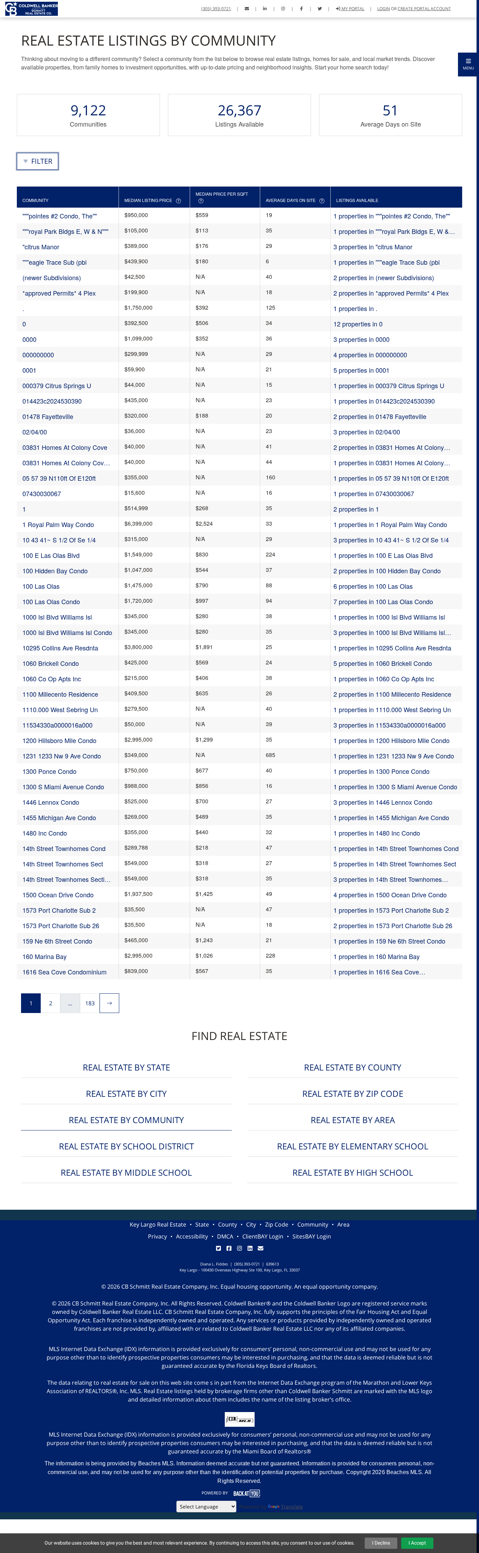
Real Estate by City (126, 1093)
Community (312, 1224)
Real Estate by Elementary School (352, 1146)
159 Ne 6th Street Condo (57, 940)
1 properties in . (355, 308)
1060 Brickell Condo (50, 663)
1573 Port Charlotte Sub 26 (60, 925)
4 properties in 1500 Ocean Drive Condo (390, 894)
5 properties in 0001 (361, 369)
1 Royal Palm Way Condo (58, 524)
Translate (292, 1506)
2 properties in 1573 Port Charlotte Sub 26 (392, 925)
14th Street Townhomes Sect (62, 863)
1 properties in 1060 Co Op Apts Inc (383, 678)
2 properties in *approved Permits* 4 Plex (391, 292)
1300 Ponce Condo (49, 771)
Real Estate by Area (353, 1120)
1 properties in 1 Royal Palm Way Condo (390, 524)
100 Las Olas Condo (51, 601)
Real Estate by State (126, 1067)
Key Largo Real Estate (158, 1224)
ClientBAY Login (262, 1236)
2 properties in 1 (356, 508)
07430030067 (41, 493)
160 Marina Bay (44, 956)
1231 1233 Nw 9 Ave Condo (61, 755)
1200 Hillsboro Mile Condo (59, 740)
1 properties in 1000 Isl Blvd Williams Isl (389, 616)
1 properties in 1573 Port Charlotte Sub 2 (391, 909)
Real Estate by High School (352, 1172)
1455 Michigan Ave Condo (59, 817)
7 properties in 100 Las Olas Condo (383, 601)
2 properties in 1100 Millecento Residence (392, 693)
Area (343, 1224)
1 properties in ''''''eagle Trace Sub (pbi (386, 261)
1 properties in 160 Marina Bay (376, 956)
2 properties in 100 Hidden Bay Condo (387, 570)
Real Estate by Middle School (126, 1172)
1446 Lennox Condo (50, 801)
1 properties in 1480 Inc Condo (376, 832)
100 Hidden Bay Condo (55, 570)
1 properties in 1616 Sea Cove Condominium (376, 972)
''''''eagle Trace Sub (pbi (54, 261)
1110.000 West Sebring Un (60, 709)
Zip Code (276, 1224)
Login (383, 9)
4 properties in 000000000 (370, 354)
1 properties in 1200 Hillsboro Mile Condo (391, 740)
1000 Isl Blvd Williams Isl (57, 616)
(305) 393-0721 (216, 9)
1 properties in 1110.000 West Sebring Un (392, 709)
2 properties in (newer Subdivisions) (383, 277)
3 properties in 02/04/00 (366, 431)
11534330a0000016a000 (57, 724)
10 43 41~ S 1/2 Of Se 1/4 (59, 539)
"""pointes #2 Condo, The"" (59, 215)
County (227, 1224)
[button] (468, 64)
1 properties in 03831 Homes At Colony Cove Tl (388, 462)
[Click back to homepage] (29, 8)
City (251, 1224)
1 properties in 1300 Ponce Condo (381, 771)
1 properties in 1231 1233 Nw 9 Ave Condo (393, 755)
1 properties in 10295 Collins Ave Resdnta (392, 647)
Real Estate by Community (126, 1120)
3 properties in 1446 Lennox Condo (382, 801)
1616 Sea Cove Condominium (64, 971)
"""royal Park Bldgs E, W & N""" (65, 231)
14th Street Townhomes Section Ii (67, 879)
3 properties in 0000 (361, 339)
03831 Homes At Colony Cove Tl (64, 462)
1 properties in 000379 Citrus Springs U (388, 385)
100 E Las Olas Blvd (51, 555)
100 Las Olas (41, 585)
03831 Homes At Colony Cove (64, 447)
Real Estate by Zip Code (352, 1093)
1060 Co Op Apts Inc (51, 678)
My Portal (352, 9)
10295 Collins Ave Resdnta (60, 647)
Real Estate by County (352, 1067)
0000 (29, 339)
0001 (29, 369)
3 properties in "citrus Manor (372, 246)
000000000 (38, 354)
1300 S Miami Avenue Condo (63, 786)
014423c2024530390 (52, 400)
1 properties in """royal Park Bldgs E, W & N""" (391, 231)
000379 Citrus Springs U (56, 385)
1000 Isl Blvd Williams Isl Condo (67, 632)
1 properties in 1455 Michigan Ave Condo (391, 817)
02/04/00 (34, 431)
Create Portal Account (424, 9)
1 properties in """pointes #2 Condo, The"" (391, 215)
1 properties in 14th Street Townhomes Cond (396, 848)
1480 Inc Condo (44, 832)
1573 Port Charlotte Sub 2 (59, 909)
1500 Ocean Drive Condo (58, 894)
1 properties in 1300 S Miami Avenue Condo (395, 786)
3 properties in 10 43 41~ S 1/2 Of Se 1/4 (391, 539)
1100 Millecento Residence (60, 693)
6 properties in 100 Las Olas (373, 585)
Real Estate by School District (126, 1146)
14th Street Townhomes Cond (64, 848)
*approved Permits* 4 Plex (59, 292)
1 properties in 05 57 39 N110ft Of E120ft (391, 477)
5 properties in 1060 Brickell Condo (382, 663)
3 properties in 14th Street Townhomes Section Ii (387, 879)
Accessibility (192, 1236)
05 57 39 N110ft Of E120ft (59, 477)
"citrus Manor (40, 246)
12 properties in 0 (358, 323)
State (202, 1224)
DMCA (225, 1236)
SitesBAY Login (311, 1236)
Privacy (157, 1236)
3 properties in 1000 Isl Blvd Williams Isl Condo (389, 632)
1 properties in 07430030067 (373, 493)
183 (90, 1003)
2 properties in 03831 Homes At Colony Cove (388, 447)
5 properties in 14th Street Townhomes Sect (394, 863)
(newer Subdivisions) (51, 277)
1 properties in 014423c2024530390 (384, 400)
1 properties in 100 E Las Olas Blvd (383, 555)
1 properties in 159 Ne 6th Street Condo (389, 940)
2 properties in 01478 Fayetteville (379, 416)
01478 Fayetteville (47, 416)
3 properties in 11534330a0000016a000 (389, 724)
